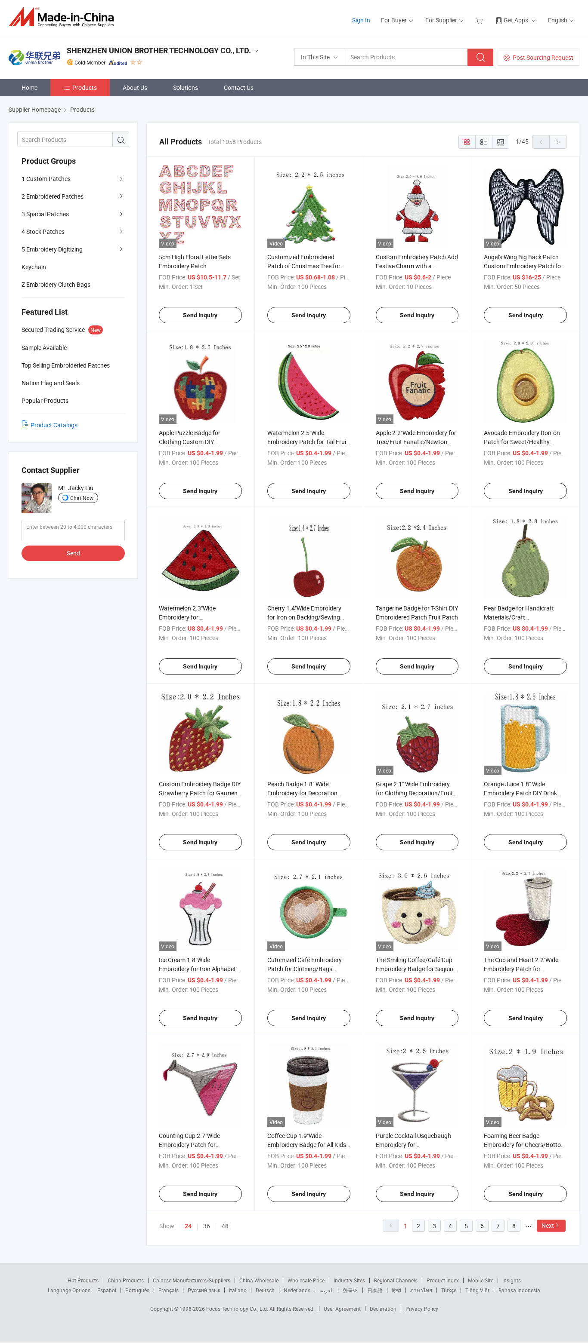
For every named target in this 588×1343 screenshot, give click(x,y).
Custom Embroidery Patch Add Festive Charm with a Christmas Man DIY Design (417, 266)
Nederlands (297, 1290)
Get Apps (515, 20)
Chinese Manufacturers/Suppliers (191, 1280)
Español (106, 1290)
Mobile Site (480, 1280)
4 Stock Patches (43, 231)
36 (206, 1226)
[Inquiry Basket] (480, 20)
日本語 (375, 1290)
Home (29, 87)
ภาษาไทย (421, 1290)
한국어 (350, 1290)
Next (548, 1225)
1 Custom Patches (46, 179)
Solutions (185, 87)
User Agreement (342, 1308)
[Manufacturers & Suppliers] (64, 17)
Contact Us (239, 87)
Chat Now (81, 497)
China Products (126, 1280)
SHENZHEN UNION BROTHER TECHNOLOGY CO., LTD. (159, 50)
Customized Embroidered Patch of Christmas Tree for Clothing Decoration (303, 266)
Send (73, 553)
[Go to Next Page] (558, 141)
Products (84, 87)
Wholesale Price (306, 1280)
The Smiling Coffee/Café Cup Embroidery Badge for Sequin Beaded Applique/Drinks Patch (416, 969)
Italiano (238, 1290)
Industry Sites (349, 1280)
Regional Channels (396, 1280)
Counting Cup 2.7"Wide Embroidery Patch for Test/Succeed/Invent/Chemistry (201, 1144)
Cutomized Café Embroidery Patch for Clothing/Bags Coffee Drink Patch (304, 969)
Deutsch (265, 1290)
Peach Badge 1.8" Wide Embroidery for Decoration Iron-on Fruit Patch (302, 793)
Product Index (443, 1280)
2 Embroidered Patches (53, 196)
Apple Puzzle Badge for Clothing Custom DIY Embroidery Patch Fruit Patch (198, 442)
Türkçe (448, 1290)
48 (225, 1226)
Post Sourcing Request (543, 57)
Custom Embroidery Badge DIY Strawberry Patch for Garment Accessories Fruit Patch (200, 793)
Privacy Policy (421, 1308)
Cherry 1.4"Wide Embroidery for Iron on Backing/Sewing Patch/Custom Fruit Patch (304, 617)
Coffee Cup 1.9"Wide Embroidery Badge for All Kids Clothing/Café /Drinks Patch (306, 1144)
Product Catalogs (54, 425)
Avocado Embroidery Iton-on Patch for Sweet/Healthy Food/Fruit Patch (522, 442)
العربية (326, 1290)
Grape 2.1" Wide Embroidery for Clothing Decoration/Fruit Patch (414, 793)
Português (137, 1290)
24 (188, 1226)
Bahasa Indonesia (519, 1290)
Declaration (383, 1308)
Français (168, 1290)
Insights (511, 1280)
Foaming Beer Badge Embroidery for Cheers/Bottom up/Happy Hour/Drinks (525, 1144)
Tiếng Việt (477, 1290)
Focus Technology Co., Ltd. (237, 1308)
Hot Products (83, 1280)
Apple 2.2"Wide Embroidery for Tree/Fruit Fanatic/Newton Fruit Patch (416, 442)
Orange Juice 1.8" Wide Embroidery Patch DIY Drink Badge (520, 793)
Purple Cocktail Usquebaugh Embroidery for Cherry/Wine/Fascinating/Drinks (419, 1144)
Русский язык (204, 1290)
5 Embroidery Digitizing (52, 249)
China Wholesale (259, 1280)
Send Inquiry (200, 315)
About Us (135, 87)
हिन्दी (396, 1290)
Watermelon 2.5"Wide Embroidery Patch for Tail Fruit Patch (307, 442)
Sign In (361, 20)
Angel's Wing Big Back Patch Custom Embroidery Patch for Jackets (523, 266)
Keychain (34, 267)
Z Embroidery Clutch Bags (56, 284)
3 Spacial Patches (45, 214)
